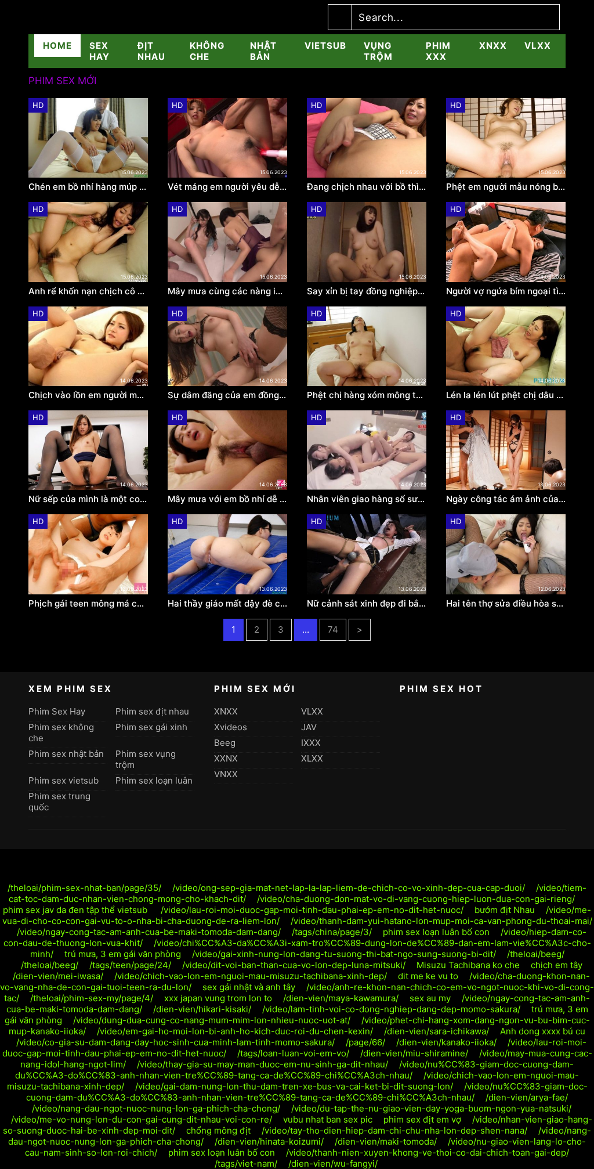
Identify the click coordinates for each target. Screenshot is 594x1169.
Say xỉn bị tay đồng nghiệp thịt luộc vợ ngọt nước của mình (366, 291)
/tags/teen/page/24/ (130, 964)
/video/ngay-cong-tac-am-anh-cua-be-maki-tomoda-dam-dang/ (149, 931)
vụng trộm (378, 51)
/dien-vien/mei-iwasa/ (58, 976)
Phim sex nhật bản (66, 753)
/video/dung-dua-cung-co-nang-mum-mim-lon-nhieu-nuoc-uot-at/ (211, 1020)
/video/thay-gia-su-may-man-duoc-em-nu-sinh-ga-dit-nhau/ (262, 1064)
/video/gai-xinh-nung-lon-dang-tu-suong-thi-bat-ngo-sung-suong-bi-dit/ (344, 953)
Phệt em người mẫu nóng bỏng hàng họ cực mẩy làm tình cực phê (506, 187)
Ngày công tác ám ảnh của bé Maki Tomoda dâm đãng (506, 499)
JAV (309, 727)
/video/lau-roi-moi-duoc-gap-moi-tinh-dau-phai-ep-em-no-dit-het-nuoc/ (312, 909)
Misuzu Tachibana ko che (468, 964)
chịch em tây (556, 964)
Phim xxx (438, 51)
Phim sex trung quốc (59, 802)
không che (207, 51)
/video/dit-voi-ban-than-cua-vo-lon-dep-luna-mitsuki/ (293, 964)
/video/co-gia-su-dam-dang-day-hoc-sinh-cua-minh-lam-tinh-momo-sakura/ (175, 1042)
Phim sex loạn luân (154, 780)
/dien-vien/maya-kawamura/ (341, 998)
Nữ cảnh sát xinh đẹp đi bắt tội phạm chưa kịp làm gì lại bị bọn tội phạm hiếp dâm (366, 603)
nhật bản (263, 51)
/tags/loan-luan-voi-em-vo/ (293, 1053)
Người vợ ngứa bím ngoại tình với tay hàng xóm (506, 291)
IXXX (311, 742)
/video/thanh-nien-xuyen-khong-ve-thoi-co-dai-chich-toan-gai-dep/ (427, 1152)
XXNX (226, 758)
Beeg (225, 742)
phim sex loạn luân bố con (436, 931)
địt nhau (151, 51)
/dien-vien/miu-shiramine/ (414, 1053)
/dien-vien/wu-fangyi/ (333, 1163)
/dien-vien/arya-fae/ (527, 1097)
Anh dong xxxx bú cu (542, 1031)
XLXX (312, 758)
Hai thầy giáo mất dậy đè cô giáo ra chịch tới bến (227, 603)
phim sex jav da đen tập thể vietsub (76, 909)
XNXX (493, 45)
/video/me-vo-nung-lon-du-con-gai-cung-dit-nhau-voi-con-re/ (141, 1119)
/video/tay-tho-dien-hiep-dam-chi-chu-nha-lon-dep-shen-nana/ (394, 1130)
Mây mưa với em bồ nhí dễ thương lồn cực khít (227, 499)
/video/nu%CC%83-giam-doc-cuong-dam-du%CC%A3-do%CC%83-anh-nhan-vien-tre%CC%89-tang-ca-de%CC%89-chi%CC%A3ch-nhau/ (294, 1070)
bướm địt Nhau (505, 909)
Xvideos (230, 727)
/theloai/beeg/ (535, 953)
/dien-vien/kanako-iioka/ (446, 1042)
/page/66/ (365, 1042)
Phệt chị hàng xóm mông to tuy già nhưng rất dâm (366, 395)
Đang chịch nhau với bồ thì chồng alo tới (366, 187)
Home (57, 45)
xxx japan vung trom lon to (218, 998)
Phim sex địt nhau (152, 711)
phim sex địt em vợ (422, 1119)
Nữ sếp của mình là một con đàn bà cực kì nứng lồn (88, 499)
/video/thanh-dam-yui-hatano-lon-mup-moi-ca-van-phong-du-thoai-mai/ (441, 920)
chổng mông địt (218, 1130)
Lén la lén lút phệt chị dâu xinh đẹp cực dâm (506, 395)
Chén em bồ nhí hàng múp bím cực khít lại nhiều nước (88, 187)
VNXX (226, 774)
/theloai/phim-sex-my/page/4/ (91, 998)
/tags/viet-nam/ (246, 1163)
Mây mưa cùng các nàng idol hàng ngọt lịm (227, 291)
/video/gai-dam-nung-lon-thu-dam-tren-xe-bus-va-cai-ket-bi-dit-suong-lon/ (294, 1086)
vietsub (325, 45)
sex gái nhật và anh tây (248, 987)
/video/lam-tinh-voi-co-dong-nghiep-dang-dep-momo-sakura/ (391, 1009)
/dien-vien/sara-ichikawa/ (436, 1031)
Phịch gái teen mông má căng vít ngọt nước (88, 603)
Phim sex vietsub (63, 780)
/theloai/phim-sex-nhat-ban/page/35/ (84, 887)
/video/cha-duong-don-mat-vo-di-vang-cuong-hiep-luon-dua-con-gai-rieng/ (416, 898)
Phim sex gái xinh (151, 727)
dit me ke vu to (428, 976)
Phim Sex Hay (56, 711)
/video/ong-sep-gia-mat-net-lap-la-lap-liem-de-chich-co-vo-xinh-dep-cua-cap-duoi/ (348, 887)
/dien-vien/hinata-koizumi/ (269, 1141)
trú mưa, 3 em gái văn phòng (122, 953)
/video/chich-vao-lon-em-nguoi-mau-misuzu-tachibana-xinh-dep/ (250, 976)
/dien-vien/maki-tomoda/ (386, 1141)
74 (333, 629)
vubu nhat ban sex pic (327, 1119)
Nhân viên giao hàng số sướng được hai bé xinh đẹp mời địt (366, 499)
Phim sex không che (61, 732)
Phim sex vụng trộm (145, 759)
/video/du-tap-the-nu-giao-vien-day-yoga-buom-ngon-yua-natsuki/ (431, 1108)
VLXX (537, 45)
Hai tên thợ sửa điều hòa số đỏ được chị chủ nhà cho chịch (506, 603)
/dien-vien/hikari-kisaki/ (202, 1009)
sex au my (430, 998)
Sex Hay (99, 51)
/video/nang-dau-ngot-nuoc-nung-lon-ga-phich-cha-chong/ (156, 1108)
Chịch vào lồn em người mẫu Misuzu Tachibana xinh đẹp (88, 395)
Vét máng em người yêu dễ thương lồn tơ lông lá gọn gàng (227, 187)
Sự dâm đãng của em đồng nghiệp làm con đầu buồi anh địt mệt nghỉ (227, 395)
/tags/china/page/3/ (332, 931)
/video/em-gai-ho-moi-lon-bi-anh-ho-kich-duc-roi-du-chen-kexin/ (235, 1031)
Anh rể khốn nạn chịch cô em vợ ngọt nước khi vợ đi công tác (88, 291)
